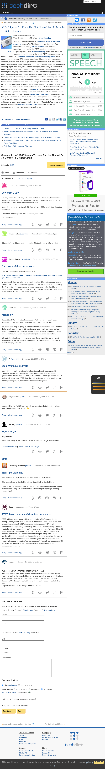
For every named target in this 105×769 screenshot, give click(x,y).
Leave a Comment (23, 119)
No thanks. (48, 689)
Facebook (23, 737)
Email (4, 623)
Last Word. (35, 689)
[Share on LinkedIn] (64, 119)
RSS (12, 165)
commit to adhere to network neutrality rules (36, 57)
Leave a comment (56, 165)
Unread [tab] (34, 173)
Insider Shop (47, 753)
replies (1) (9, 447)
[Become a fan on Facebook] (83, 20)
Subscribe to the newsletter (21, 633)
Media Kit (23, 753)
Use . (10, 685)
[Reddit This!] (53, 119)
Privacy (45, 739)
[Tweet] (57, 119)
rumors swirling (38, 52)
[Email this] (50, 119)
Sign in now (28, 610)
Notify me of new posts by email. (15, 705)
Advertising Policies (50, 737)
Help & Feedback (26, 751)
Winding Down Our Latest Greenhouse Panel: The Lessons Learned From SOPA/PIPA (84, 141)
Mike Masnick (45, 38)
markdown (12, 685)
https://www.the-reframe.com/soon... (83, 266)
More (69, 352)
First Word (20, 689)
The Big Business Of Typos (54, 22)
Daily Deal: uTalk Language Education (18, 146)
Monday (72, 282)
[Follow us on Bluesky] (77, 20)
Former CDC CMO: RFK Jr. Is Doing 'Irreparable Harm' (24, 129)
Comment (6, 658)
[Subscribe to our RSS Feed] (89, 20)
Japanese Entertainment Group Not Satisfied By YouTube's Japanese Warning (29, 22)
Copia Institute (48, 751)
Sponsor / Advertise (27, 755)
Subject (5, 648)
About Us (46, 735)
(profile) (23, 397)
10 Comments (7, 119)
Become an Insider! (85, 271)
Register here (49, 610)
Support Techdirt (49, 755)
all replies (24, 178)
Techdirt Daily (24, 633)
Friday (71, 341)
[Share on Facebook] (61, 119)
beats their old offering (40, 94)
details (35, 89)
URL (3, 639)
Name (4, 614)
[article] (81, 252)
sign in (14, 692)
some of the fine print (27, 104)
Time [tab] (7, 173)
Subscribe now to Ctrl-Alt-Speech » (86, 126)
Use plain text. (26, 685)
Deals (10, 52)
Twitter (22, 735)
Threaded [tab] (20, 173)
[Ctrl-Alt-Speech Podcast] (86, 59)
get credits (5, 692)
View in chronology (15, 224)
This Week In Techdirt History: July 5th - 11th (85, 337)
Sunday (72, 322)
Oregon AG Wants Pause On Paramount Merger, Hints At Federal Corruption (32, 137)
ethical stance (38, 47)
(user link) (24, 234)
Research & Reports (27, 743)
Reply (4, 224)
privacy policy (89, 47)
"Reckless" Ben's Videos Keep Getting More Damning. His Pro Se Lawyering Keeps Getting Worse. (85, 311)
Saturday (73, 333)
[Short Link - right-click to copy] (46, 119)
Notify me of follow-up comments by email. (19, 699)
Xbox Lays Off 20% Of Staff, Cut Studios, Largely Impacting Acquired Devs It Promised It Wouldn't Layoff (86, 347)
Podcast (22, 741)
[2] (5, 459)
